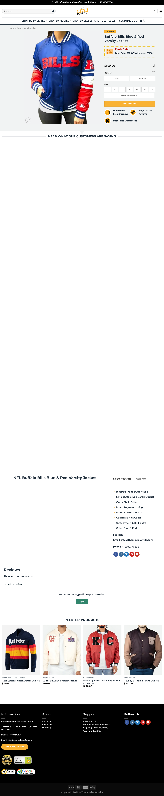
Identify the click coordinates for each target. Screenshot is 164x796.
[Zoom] (28, 120)
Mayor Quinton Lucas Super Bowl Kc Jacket (102, 682)
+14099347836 (130, 546)
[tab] (122, 478)
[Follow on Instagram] (121, 554)
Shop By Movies (59, 21)
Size (106, 84)
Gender (107, 73)
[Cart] (161, 11)
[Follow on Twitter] (126, 554)
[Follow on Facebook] (115, 554)
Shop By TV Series (33, 21)
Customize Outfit (130, 21)
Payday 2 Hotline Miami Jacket (141, 680)
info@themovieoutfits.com (137, 539)
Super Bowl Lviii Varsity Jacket (60, 680)
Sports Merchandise (26, 28)
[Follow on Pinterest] (131, 554)
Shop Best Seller (105, 21)
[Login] (154, 11)
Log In (82, 601)
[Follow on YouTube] (137, 554)
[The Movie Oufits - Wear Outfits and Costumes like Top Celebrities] (82, 11)
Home (11, 28)
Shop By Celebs (83, 21)
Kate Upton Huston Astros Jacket (21, 680)
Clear (152, 71)
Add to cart (130, 103)
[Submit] (52, 11)
